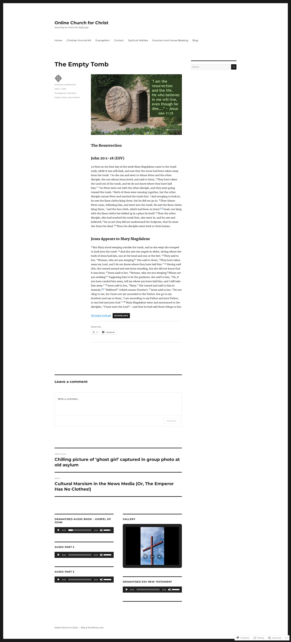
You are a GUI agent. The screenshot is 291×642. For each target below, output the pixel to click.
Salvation (72, 93)
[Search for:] (211, 67)
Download (121, 315)
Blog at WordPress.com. (92, 627)
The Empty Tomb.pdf (101, 315)
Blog (195, 40)
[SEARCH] (233, 67)
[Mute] (101, 530)
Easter (58, 97)
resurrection (74, 97)
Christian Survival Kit (78, 40)
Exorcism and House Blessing (170, 40)
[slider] (79, 530)
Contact (119, 40)
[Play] (58, 530)
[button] (145, 556)
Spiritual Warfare (138, 40)
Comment (171, 421)
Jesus (64, 97)
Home (58, 40)
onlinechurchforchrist (65, 84)
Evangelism (102, 40)
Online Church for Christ (81, 22)
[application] (84, 530)
